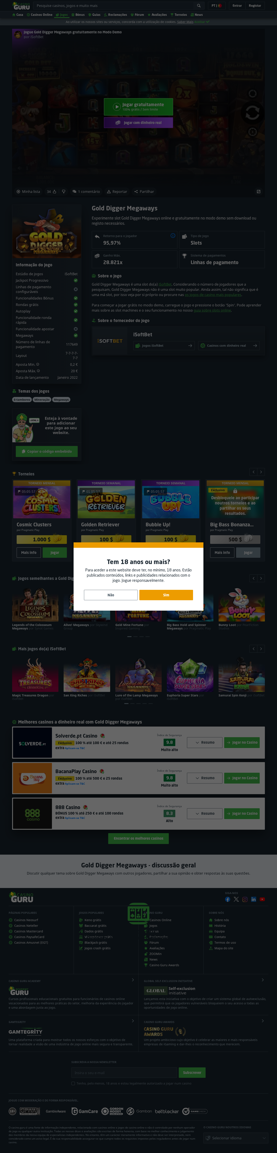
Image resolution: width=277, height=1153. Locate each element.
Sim (166, 595)
